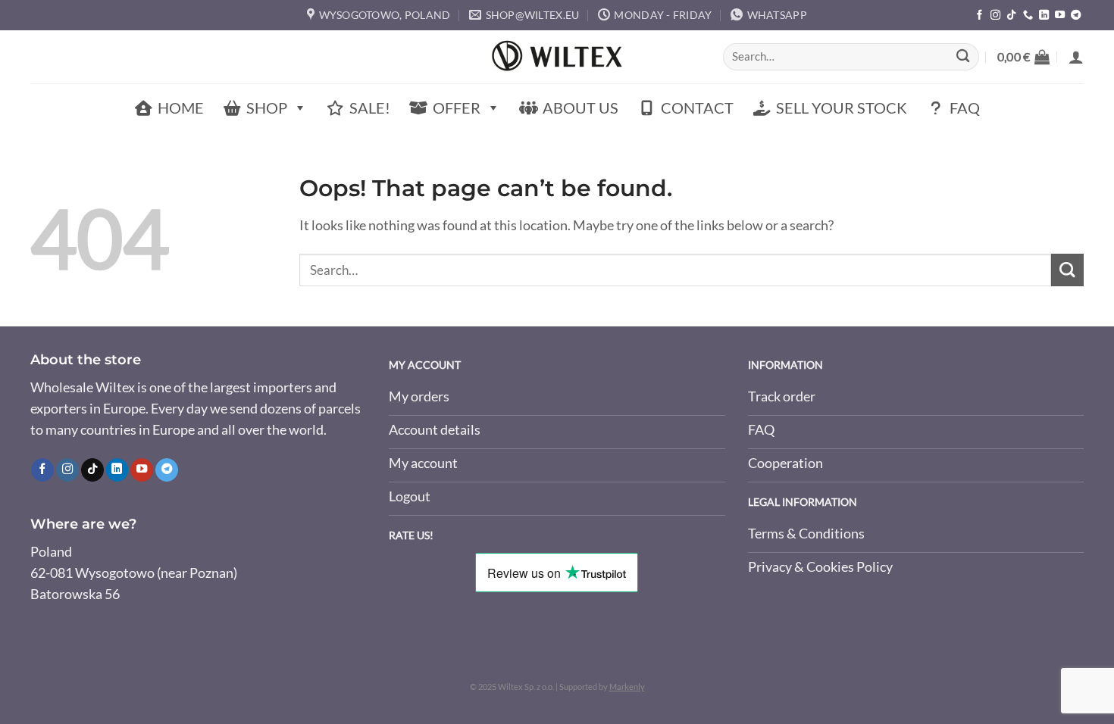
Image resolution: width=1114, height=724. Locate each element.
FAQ (965, 107)
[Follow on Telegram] (1076, 15)
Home (181, 107)
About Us (580, 107)
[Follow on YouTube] (1060, 15)
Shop (266, 107)
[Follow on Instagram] (995, 15)
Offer (456, 107)
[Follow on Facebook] (979, 15)
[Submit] (963, 57)
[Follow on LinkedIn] (1044, 15)
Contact (697, 107)
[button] (1023, 56)
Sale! (369, 107)
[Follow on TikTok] (1011, 15)
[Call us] (1028, 15)
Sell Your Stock (841, 107)
